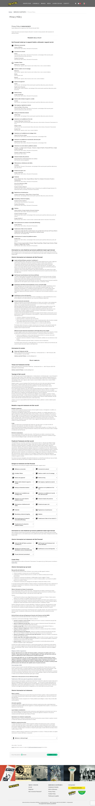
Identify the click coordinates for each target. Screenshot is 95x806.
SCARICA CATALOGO (76, 788)
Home (10, 12)
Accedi (30, 787)
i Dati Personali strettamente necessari (34, 747)
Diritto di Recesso (52, 789)
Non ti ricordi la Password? (35, 791)
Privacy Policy (51, 791)
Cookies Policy (52, 793)
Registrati (31, 789)
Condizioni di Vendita (53, 787)
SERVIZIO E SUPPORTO (20, 12)
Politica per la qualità (53, 796)
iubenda (13, 747)
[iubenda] (24, 754)
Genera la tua (52, 754)
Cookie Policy (14, 562)
